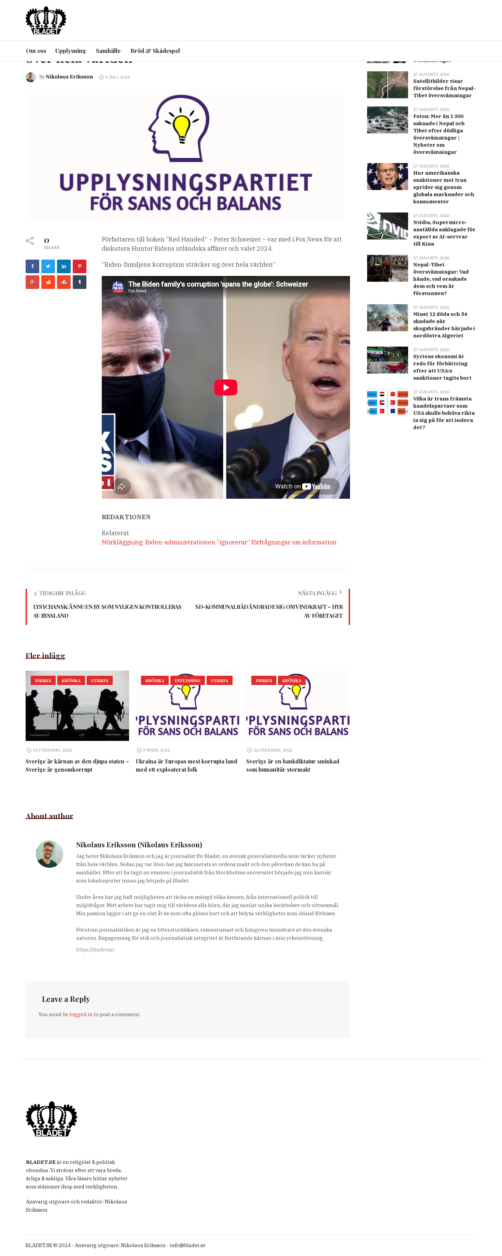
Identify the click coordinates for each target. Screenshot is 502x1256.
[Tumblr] (79, 282)
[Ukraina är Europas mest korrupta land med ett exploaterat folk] (187, 706)
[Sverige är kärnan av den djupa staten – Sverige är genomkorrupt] (77, 706)
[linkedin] (64, 266)
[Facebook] (32, 266)
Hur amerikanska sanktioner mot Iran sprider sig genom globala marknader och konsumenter (443, 187)
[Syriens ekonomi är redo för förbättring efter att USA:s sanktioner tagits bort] (387, 359)
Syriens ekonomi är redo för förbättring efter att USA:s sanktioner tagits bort (442, 367)
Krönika (71, 680)
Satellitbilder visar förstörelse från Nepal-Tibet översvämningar (444, 88)
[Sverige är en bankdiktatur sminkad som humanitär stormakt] (298, 706)
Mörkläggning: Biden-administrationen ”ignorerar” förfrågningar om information (219, 542)
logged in (81, 1014)
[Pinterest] (79, 266)
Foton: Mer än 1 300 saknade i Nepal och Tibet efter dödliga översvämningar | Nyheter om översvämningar (439, 134)
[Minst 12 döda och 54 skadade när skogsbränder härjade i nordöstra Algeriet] (387, 317)
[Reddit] (48, 282)
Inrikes (43, 680)
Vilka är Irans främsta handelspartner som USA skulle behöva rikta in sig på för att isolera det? (444, 412)
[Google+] (32, 282)
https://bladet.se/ (95, 950)
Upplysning (187, 680)
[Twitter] (48, 266)
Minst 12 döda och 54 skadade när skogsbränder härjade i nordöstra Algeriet (444, 325)
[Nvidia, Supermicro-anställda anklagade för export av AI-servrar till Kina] (387, 225)
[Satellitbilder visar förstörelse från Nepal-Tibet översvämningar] (387, 84)
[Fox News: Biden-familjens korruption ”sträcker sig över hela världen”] (185, 154)
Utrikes (99, 680)
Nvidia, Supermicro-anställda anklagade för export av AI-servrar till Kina (444, 233)
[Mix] (64, 282)
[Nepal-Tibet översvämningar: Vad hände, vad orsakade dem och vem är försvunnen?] (387, 267)
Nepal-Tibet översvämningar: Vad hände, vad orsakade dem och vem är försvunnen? (441, 278)
